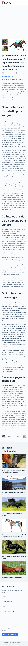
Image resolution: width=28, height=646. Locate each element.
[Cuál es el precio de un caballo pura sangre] (14, 504)
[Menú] (25, 2)
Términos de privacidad (18, 644)
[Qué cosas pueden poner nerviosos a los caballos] (14, 483)
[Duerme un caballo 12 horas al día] (14, 568)
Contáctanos (7, 644)
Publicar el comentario (9, 634)
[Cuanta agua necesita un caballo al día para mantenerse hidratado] (14, 461)
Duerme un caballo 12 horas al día (12, 577)
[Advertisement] (14, 20)
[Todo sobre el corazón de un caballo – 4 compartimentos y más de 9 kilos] (14, 525)
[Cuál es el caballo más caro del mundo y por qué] (14, 547)
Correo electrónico (8, 601)
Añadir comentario (8, 611)
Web (4, 606)
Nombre (5, 596)
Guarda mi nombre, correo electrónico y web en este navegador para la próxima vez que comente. (13, 628)
